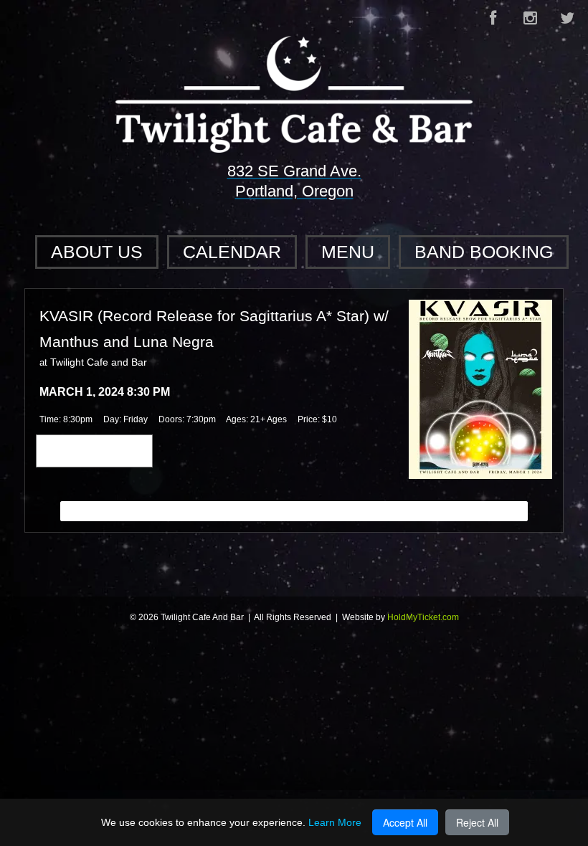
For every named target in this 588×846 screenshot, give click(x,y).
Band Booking (483, 252)
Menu (347, 252)
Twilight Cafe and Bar (98, 362)
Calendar (232, 252)
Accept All (405, 822)
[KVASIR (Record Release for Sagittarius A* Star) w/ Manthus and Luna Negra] (480, 388)
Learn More (334, 822)
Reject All (477, 822)
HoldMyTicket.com (423, 617)
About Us (97, 252)
